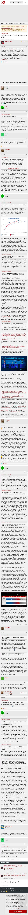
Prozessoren (12, 876)
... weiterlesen (4, 59)
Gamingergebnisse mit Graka (14, 405)
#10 (26, 682)
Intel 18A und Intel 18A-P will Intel (10, 49)
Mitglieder (16, 23)
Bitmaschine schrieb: (6, 114)
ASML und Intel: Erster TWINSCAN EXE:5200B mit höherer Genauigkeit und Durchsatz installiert (14, 866)
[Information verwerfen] (26, 26)
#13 (26, 831)
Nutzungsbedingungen (10, 890)
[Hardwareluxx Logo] (3, 2)
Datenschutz (18, 890)
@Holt (2, 427)
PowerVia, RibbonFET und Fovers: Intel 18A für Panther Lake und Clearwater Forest (15, 874)
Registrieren (22, 23)
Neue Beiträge (9, 23)
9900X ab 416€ (11, 318)
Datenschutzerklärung (14, 908)
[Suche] (11, 2)
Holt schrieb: (4, 157)
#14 (26, 844)
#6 (26, 200)
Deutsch (13, 888)
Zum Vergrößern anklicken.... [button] (14, 168)
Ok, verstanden (18, 911)
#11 (26, 697)
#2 (26, 92)
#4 (26, 138)
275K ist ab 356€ (6, 316)
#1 (26, 46)
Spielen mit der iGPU (16, 411)
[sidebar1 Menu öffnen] (25, 2)
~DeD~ (15, 871)
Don (14, 878)
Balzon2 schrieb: (5, 700)
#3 (26, 111)
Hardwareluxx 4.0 (5, 888)
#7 (26, 425)
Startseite (3, 891)
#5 (26, 154)
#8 (26, 472)
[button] (5, 23)
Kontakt (2, 890)
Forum (2, 23)
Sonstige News (12, 869)
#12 (26, 716)
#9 (26, 632)
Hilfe (22, 890)
